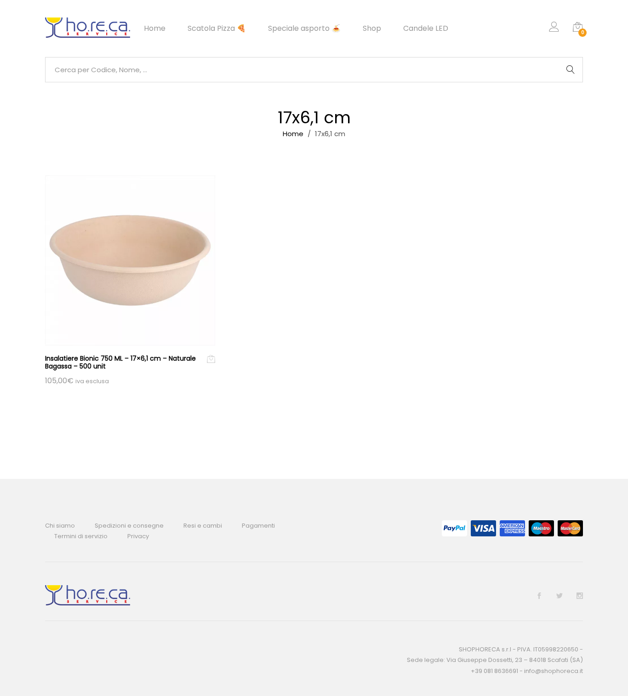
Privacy (138, 536)
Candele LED (425, 28)
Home (155, 28)
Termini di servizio (81, 536)
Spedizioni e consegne (129, 525)
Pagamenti (258, 525)
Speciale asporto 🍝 (304, 28)
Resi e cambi (202, 525)
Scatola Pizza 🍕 (217, 28)
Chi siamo (60, 525)
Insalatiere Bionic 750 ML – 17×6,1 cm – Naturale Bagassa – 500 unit (120, 362)
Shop (372, 28)
